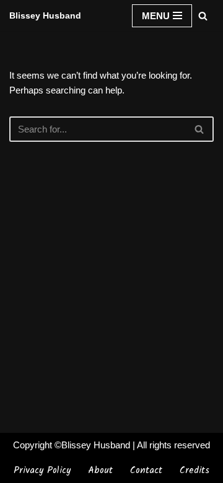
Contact (146, 470)
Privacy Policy (42, 470)
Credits (194, 470)
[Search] (203, 15)
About (100, 470)
